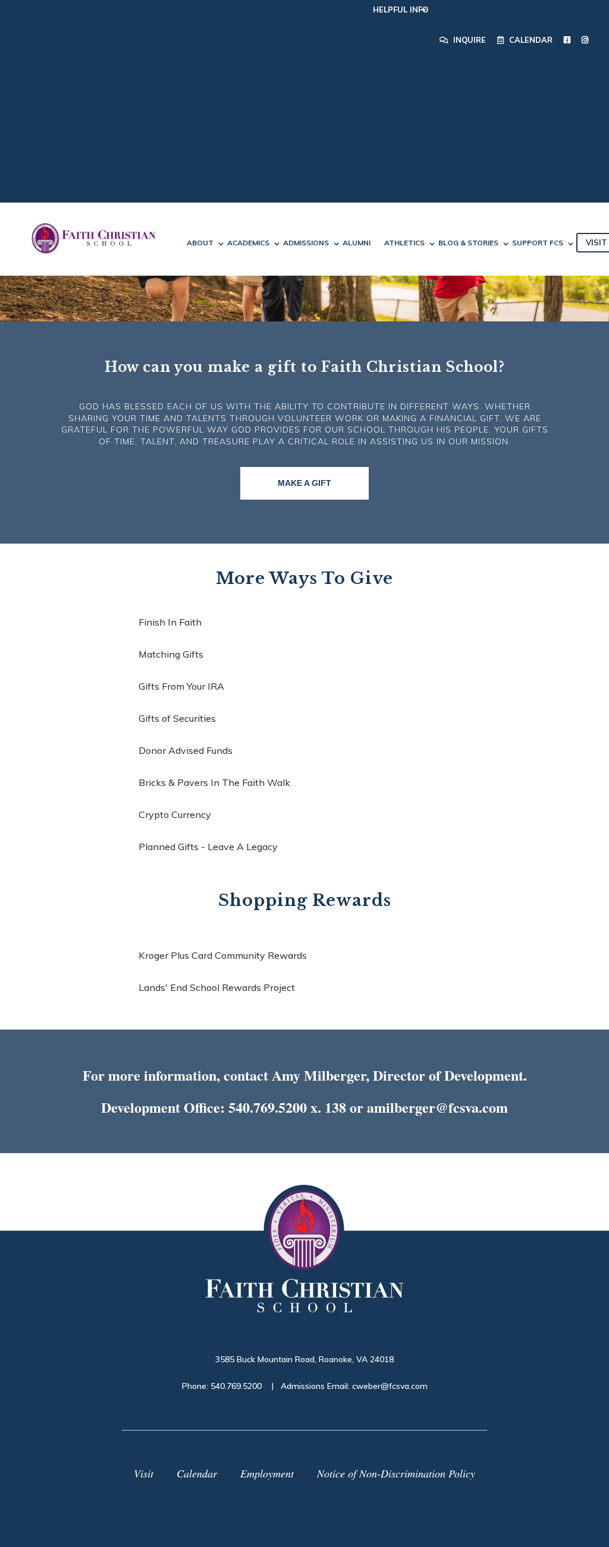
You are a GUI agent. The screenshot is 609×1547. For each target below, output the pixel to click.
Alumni (357, 242)
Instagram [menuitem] (585, 40)
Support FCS (537, 242)
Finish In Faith (170, 622)
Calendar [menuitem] (531, 40)
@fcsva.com (471, 1107)
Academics (248, 242)
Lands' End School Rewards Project (217, 987)
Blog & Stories (468, 242)
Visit (143, 1473)
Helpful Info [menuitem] (400, 9)
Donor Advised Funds (186, 750)
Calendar (197, 1473)
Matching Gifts (171, 654)
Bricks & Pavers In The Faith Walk (214, 782)
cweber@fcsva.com (390, 1386)
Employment (267, 1473)
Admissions (306, 242)
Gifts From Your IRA (181, 686)
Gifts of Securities (177, 718)
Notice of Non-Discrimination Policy (396, 1473)
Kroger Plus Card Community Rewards (223, 955)
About (200, 242)
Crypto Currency (175, 814)
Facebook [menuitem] (567, 40)
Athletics (404, 242)
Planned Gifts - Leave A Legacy (208, 847)
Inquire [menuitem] (469, 40)
